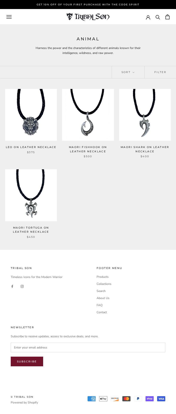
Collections (104, 284)
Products (103, 277)
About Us (103, 298)
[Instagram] (22, 286)
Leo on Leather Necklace (31, 147)
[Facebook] (12, 286)
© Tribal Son (22, 396)
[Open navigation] (9, 17)
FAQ (100, 305)
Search (101, 291)
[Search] (158, 17)
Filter (160, 72)
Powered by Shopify (24, 402)
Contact (102, 312)
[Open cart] (167, 16)
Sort (126, 72)
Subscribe (27, 361)
